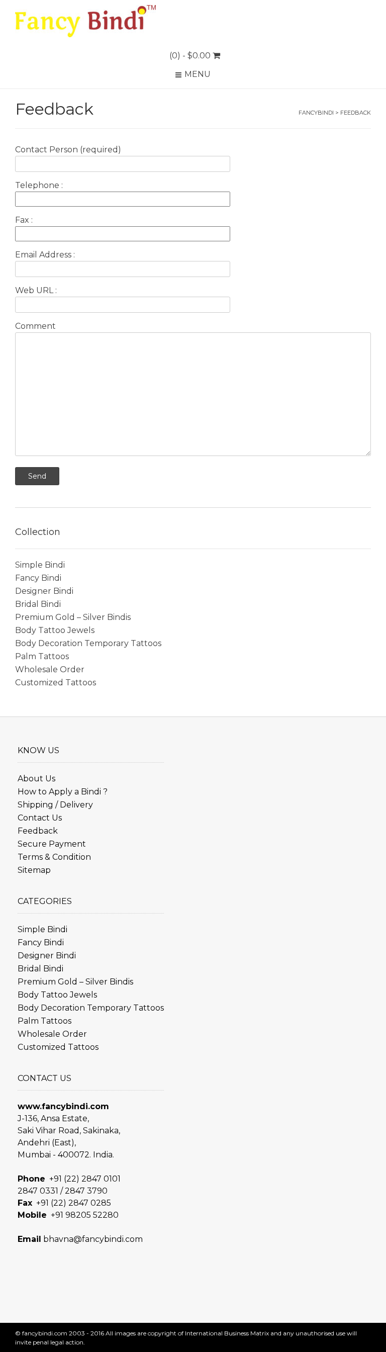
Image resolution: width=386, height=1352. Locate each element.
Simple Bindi (40, 565)
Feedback (38, 831)
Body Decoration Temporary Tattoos (88, 643)
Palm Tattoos (42, 656)
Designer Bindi (44, 591)
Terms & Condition (54, 857)
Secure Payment (52, 844)
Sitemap (34, 870)
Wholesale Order (49, 669)
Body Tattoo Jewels (54, 630)
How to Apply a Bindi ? (63, 791)
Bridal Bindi (38, 604)
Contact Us (40, 818)
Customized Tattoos (55, 682)
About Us (36, 778)
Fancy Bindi (38, 578)
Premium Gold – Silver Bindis (73, 617)
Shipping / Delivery (55, 804)
